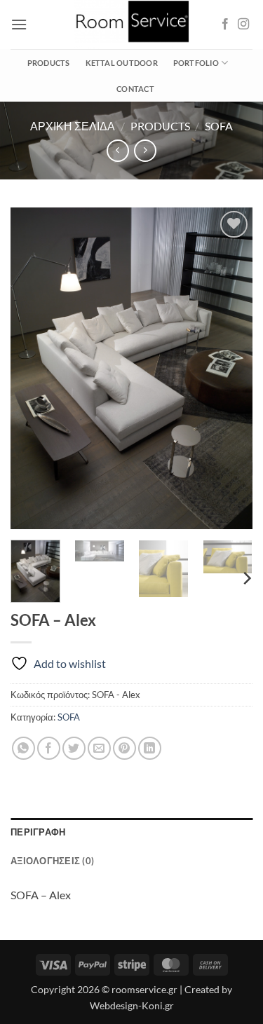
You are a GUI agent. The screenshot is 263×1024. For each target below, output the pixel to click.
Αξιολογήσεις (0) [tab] (52, 860)
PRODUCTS (48, 62)
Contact (135, 88)
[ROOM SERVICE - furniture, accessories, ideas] (132, 24)
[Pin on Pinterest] (124, 748)
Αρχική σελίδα (72, 125)
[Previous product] (145, 150)
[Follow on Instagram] (243, 24)
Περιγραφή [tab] (38, 832)
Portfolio (196, 62)
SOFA (219, 125)
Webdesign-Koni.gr (132, 1005)
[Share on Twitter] (74, 748)
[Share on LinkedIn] (149, 748)
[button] (19, 24)
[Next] (230, 368)
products (160, 125)
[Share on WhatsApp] (23, 748)
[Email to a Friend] (99, 748)
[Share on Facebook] (48, 748)
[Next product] (117, 150)
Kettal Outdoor (122, 62)
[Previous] (33, 368)
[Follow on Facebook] (225, 24)
